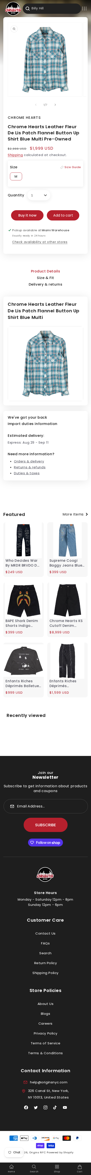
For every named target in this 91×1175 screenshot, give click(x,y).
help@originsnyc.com (48, 1082)
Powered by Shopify (60, 1152)
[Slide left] (36, 105)
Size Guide (72, 167)
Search (45, 953)
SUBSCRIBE (45, 825)
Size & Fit (45, 277)
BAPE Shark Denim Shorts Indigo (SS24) (22, 623)
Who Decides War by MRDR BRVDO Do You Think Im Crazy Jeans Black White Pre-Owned (23, 563)
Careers (45, 1023)
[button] (84, 8)
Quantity (16, 195)
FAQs (45, 943)
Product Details (45, 271)
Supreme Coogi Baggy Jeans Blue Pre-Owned (65, 563)
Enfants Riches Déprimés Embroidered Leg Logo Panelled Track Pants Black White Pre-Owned (65, 683)
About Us (46, 1003)
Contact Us (45, 933)
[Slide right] (55, 105)
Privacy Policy (45, 1033)
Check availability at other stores (39, 242)
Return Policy (45, 963)
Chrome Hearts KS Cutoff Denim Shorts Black (66, 623)
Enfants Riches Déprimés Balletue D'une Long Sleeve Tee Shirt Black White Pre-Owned (22, 683)
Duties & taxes (27, 473)
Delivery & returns (46, 284)
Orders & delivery (29, 461)
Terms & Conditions (45, 1053)
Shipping (15, 155)
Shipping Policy (45, 973)
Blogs (45, 1013)
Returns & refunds (30, 467)
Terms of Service (46, 1043)
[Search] (27, 8)
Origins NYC (37, 1152)
